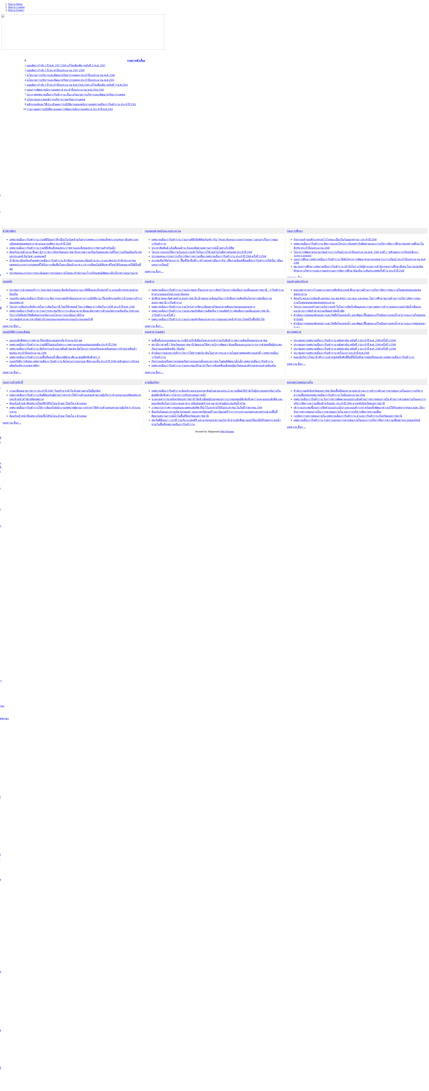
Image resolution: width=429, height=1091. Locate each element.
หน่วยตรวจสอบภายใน (300, 382)
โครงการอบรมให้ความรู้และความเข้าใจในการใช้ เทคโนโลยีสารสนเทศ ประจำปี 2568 (201, 252)
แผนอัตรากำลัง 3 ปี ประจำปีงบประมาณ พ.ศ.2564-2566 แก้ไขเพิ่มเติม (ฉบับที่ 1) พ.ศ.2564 (77, 84)
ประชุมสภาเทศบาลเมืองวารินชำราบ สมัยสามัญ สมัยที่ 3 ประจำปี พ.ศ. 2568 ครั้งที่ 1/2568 (345, 344)
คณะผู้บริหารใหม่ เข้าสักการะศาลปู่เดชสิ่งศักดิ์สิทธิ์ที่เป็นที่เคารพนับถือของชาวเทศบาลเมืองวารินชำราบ (354, 357)
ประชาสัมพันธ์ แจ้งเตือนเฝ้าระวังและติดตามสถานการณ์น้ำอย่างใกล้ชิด (192, 247)
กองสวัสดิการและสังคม (16, 331)
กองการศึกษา (295, 231)
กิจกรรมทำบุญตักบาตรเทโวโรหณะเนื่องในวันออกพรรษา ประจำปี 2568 (335, 239)
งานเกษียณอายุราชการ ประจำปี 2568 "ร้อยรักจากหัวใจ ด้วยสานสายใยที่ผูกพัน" (55, 390)
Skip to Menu (15, 4)
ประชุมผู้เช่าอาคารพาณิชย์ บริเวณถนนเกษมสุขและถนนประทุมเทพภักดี (51, 319)
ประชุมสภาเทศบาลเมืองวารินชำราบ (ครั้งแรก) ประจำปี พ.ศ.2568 (331, 352)
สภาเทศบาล (294, 331)
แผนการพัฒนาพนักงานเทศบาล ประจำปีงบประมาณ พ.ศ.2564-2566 (65, 89)
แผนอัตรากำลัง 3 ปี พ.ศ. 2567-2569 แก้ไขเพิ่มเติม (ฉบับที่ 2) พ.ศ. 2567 (66, 65)
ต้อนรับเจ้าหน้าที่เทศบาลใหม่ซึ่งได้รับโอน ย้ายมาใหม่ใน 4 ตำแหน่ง (48, 403)
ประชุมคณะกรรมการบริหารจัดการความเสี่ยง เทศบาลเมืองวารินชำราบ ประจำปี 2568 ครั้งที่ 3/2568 (208, 256)
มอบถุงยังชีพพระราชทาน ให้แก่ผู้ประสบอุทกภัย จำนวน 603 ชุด (45, 340)
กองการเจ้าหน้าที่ (13, 382)
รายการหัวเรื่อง (136, 60)
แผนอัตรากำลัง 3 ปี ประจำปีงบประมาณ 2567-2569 (55, 70)
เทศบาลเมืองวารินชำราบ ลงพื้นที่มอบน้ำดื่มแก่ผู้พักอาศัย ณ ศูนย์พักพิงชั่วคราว (54, 357)
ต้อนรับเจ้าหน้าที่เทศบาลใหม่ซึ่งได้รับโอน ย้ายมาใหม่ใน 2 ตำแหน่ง (48, 415)
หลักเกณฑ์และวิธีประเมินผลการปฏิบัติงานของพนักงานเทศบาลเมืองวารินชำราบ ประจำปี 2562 (81, 104)
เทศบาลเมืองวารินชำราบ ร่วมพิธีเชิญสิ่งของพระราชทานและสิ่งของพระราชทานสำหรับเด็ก (62, 247)
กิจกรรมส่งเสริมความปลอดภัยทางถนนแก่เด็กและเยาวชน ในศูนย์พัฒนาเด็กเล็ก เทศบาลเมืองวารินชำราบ (212, 361)
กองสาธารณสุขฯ (155, 331)
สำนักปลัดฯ (9, 231)
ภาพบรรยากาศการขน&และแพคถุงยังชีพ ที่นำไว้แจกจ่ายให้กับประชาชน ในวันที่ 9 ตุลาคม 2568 (206, 407)
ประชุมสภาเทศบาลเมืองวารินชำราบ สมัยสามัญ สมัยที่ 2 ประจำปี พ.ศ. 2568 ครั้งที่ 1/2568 (345, 348)
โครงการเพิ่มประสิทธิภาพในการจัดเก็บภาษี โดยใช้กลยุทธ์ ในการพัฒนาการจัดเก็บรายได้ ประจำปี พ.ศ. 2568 (72, 306)
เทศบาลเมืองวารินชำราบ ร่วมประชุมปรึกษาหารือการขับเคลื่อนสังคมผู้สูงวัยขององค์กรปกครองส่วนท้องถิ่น (213, 365)
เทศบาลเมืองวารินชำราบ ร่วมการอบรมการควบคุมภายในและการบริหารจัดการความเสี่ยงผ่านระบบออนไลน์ (357, 420)
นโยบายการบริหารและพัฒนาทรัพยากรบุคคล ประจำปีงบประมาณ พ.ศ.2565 (70, 80)
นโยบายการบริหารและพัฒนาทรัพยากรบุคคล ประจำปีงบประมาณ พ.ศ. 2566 (71, 75)
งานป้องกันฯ (152, 382)
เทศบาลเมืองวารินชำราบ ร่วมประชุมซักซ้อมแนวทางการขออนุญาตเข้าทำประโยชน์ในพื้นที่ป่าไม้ (208, 319)
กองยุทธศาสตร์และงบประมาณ (163, 231)
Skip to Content (16, 7)
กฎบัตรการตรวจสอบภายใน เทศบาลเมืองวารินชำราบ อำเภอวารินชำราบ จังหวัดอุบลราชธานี (348, 415)
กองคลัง (7, 281)
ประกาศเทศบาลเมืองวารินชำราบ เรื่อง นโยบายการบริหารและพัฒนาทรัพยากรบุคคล (76, 94)
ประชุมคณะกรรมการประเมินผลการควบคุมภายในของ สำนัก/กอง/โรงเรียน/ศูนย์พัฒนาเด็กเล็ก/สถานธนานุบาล (73, 273)
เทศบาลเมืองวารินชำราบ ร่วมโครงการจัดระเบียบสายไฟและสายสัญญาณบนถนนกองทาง (203, 306)
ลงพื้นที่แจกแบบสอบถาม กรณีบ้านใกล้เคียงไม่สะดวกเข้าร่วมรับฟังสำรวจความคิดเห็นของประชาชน (209, 340)
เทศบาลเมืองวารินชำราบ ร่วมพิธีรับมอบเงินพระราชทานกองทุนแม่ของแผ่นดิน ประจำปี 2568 (62, 344)
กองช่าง (149, 281)
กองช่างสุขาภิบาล (297, 281)
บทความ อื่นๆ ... (154, 271)
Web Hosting (227, 431)
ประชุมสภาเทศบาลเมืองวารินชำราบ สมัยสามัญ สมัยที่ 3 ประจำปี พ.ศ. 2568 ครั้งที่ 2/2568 (345, 340)
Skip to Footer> (16, 10)
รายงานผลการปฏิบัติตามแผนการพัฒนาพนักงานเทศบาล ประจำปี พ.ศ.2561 (70, 109)
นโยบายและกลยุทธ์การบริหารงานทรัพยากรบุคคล (56, 99)
